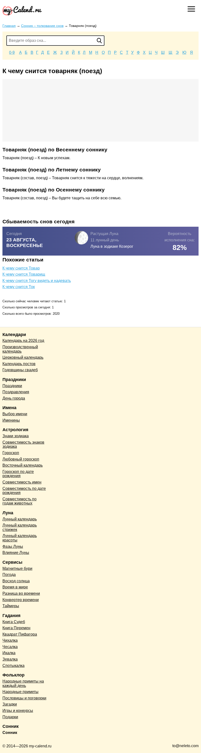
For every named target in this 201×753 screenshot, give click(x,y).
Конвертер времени (20, 600)
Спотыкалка (13, 665)
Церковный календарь (22, 357)
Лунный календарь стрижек (19, 527)
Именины (11, 420)
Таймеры (10, 606)
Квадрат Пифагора (19, 634)
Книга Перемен (16, 628)
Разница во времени (21, 593)
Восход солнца (16, 581)
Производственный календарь (20, 349)
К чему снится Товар (21, 268)
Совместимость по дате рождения (24, 490)
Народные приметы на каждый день (23, 683)
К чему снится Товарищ (23, 274)
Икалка (8, 653)
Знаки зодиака (15, 436)
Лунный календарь (19, 519)
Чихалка (10, 640)
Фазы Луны (12, 546)
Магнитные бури (17, 568)
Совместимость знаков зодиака (23, 444)
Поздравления (15, 392)
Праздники (12, 386)
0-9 (12, 52)
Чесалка (10, 647)
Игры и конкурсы (17, 710)
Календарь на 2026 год (23, 340)
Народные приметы (20, 692)
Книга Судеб (13, 622)
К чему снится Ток (18, 287)
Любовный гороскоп (20, 459)
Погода (9, 575)
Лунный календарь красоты (19, 538)
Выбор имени (14, 414)
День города (13, 398)
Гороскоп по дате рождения (18, 474)
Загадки (9, 704)
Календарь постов (19, 364)
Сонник (9, 733)
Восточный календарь (22, 465)
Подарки (10, 717)
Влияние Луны (15, 553)
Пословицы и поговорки (24, 698)
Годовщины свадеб (20, 370)
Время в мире (15, 587)
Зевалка (10, 659)
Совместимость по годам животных (19, 501)
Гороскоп (10, 453)
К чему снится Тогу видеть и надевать (36, 281)
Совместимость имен (21, 482)
